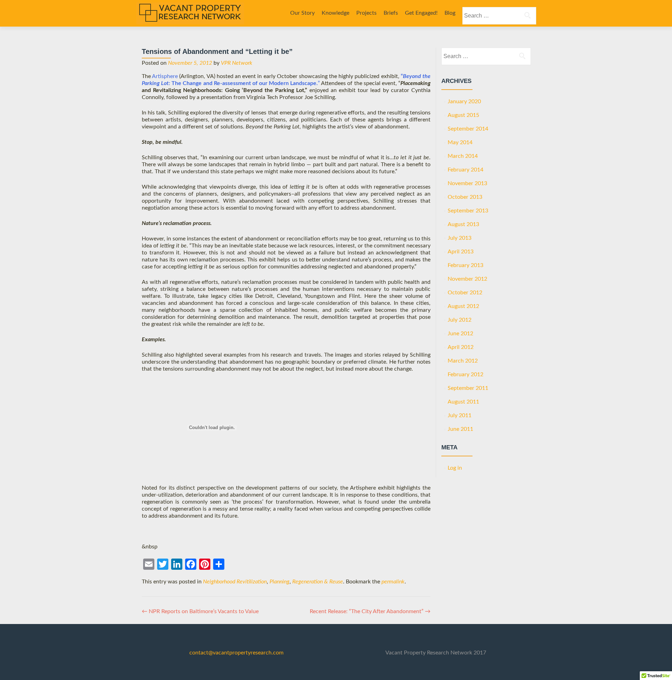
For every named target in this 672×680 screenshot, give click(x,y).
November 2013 (467, 183)
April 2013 (461, 251)
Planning (279, 581)
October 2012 (465, 292)
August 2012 (463, 306)
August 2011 (463, 402)
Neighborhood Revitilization (235, 581)
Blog (449, 13)
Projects (366, 13)
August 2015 (463, 115)
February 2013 (465, 265)
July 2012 (459, 320)
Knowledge (335, 13)
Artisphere (165, 76)
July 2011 (459, 415)
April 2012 (461, 347)
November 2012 (467, 279)
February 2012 (465, 374)
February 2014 (465, 170)
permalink (393, 581)
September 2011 (468, 388)
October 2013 (465, 197)
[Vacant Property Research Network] (190, 13)
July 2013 (459, 238)
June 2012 (460, 333)
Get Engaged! (421, 13)
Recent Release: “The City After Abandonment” (370, 611)
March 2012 (463, 361)
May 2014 (460, 142)
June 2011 (460, 429)
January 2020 (464, 101)
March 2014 (463, 156)
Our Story (302, 13)
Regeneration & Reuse (317, 581)
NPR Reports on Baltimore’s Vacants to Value (200, 611)
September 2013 (468, 210)
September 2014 (468, 129)
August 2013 (463, 224)
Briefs (391, 13)
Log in (455, 468)
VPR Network (236, 63)
